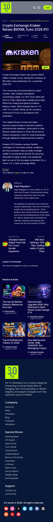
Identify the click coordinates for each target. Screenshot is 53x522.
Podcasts (9, 420)
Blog (7, 417)
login (16, 172)
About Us (9, 407)
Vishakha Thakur (11, 347)
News (7, 410)
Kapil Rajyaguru (9, 36)
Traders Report (12, 454)
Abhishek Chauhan (37, 316)
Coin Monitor (11, 450)
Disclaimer (10, 424)
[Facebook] (37, 508)
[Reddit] (6, 514)
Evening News (11, 478)
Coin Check (10, 447)
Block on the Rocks (14, 457)
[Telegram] (24, 508)
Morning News (11, 436)
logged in (17, 265)
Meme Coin (10, 467)
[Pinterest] (18, 514)
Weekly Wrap (11, 474)
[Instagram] (12, 508)
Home (4, 21)
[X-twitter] (18, 508)
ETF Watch (10, 440)
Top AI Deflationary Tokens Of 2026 (12, 341)
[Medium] (43, 508)
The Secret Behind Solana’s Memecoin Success (12, 304)
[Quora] (12, 514)
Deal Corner (11, 443)
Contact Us (10, 490)
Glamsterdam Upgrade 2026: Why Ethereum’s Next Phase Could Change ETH (38, 307)
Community (10, 494)
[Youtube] (6, 508)
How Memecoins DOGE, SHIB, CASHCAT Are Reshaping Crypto (37, 344)
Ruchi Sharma (10, 311)
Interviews (10, 413)
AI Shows (9, 464)
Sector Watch (11, 471)
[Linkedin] (31, 508)
